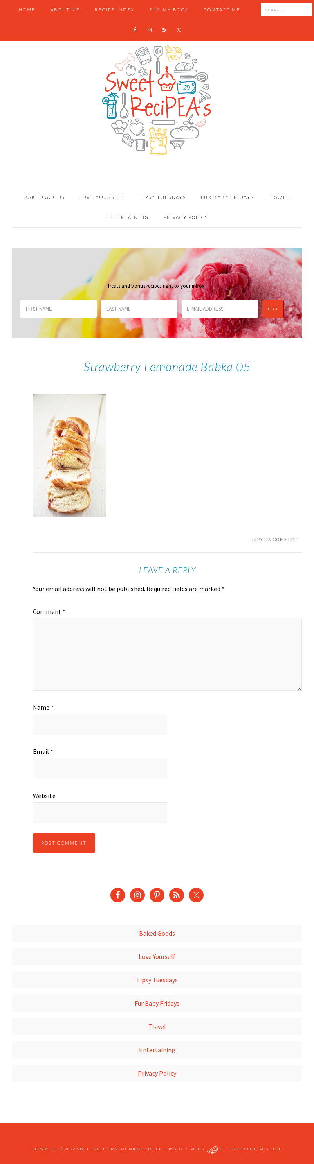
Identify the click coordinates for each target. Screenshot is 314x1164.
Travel (157, 1026)
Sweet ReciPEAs (157, 100)
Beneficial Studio (260, 1148)
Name (43, 707)
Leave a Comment (275, 539)
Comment (49, 611)
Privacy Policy (157, 1073)
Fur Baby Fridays (157, 1003)
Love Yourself (157, 956)
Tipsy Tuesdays (157, 980)
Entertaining (157, 1050)
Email (43, 751)
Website (44, 796)
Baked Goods (157, 933)
